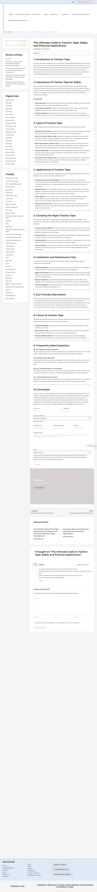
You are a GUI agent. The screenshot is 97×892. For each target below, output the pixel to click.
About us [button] (54, 14)
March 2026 (9, 114)
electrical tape (10, 213)
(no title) (8, 58)
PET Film (8, 266)
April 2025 (9, 146)
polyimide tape (10, 269)
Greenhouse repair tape (13, 237)
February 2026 (10, 117)
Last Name (66, 408)
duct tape (9, 210)
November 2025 (11, 126)
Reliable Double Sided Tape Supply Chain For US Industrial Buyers (15, 84)
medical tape (10, 252)
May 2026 (9, 108)
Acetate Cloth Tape (12, 178)
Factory (30, 868)
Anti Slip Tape (10, 187)
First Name (37, 408)
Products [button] (36, 14)
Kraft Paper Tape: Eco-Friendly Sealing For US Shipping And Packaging (15, 77)
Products (6, 870)
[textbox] (61, 418)
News (46, 14)
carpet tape (9, 198)
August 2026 (10, 100)
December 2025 (11, 123)
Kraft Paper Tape (11, 243)
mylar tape (9, 255)
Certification (31, 871)
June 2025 (9, 140)
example (8, 221)
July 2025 (9, 138)
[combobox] (62, 418)
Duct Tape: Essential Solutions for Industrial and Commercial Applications (76, 531)
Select (35, 449)
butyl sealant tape (11, 195)
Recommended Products (18, 20)
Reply (41, 580)
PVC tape (9, 281)
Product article (10, 272)
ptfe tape (9, 278)
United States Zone (61, 869)
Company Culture (33, 873)
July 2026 (9, 103)
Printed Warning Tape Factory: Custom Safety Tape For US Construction (15, 70)
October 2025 (10, 129)
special (8, 290)
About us (5, 876)
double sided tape (11, 207)
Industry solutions (22, 14)
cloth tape (9, 201)
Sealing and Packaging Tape (15, 287)
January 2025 (10, 155)
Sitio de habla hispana (62, 874)
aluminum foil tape (12, 181)
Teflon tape (9, 292)
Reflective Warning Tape (13, 284)
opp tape (9, 260)
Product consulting (39, 415)
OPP (7, 257)
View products (39, 487)
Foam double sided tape (13, 234)
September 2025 (11, 132)
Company (76, 425)
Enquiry (37, 464)
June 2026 (9, 106)
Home (11, 14)
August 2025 (10, 135)
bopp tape (9, 190)
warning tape (10, 298)
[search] (22, 43)
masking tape (10, 246)
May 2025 (9, 143)
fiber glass (9, 226)
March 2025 (9, 149)
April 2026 (9, 111)
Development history (34, 875)
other (7, 263)
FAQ (7, 224)
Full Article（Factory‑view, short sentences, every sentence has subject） (14, 63)
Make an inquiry (60, 865)
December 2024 (11, 158)
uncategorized (10, 295)
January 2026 (10, 120)
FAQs (29, 864)
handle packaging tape (13, 240)
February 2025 (10, 152)
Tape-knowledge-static (81, 14)
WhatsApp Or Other (58, 425)
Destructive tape (11, 204)
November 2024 (11, 161)
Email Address (38, 425)
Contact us (65, 14)
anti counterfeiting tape (13, 184)
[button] (73, 2)
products (9, 275)
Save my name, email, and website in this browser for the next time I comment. (57, 622)
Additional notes (38, 432)
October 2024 (10, 164)
